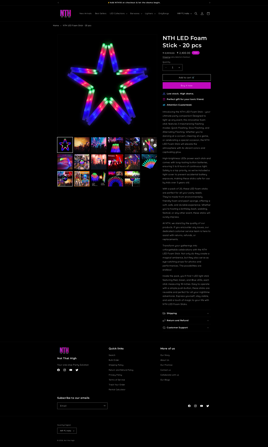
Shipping (166, 57)
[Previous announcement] (58, 2)
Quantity (166, 62)
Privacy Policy (115, 375)
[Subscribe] (104, 405)
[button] (118, 13)
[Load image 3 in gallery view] (99, 145)
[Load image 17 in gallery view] (132, 179)
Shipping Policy (116, 365)
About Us (164, 360)
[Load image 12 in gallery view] (149, 162)
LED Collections (117, 13)
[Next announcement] (210, 2)
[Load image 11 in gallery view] (132, 162)
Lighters (149, 13)
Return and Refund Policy (121, 370)
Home (56, 25)
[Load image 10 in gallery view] (115, 162)
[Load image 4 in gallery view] (115, 145)
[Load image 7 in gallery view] (65, 162)
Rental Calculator (117, 389)
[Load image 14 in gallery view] (82, 179)
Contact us (165, 370)
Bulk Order (114, 360)
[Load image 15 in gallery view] (99, 179)
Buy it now (186, 85)
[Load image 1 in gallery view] (65, 145)
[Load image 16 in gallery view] (115, 179)
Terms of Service (117, 379)
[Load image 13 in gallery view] (65, 179)
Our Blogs (165, 379)
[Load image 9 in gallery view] (99, 162)
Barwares (135, 13)
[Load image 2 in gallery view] (82, 145)
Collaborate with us (169, 375)
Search (112, 355)
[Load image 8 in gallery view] (82, 162)
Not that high (69, 441)
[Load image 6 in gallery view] (149, 145)
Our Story (165, 355)
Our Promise (166, 365)
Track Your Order (117, 384)
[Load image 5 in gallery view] (132, 145)
